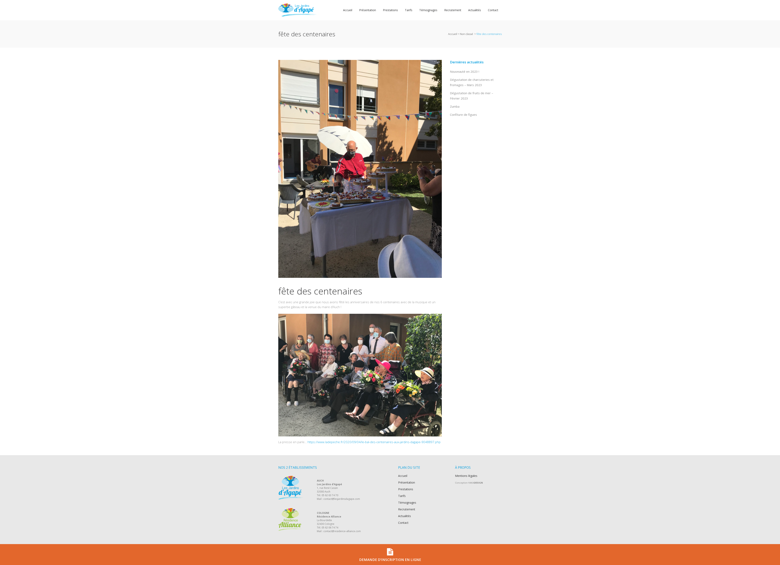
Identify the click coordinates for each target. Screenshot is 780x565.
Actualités (404, 516)
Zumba (454, 106)
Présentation (406, 482)
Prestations (405, 489)
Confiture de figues (463, 115)
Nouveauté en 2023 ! (464, 71)
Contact (403, 522)
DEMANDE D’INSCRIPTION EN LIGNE (390, 559)
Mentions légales (466, 476)
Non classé (466, 34)
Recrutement (406, 509)
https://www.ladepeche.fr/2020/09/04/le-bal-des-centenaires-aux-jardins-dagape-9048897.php (374, 442)
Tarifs (402, 496)
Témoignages (407, 502)
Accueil (452, 34)
